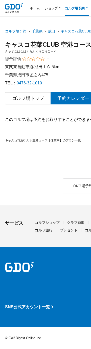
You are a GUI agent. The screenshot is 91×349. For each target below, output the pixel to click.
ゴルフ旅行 (44, 230)
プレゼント (69, 230)
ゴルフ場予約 (15, 31)
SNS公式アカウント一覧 (27, 307)
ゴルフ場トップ (28, 98)
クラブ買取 (76, 222)
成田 (51, 31)
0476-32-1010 (29, 83)
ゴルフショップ (47, 222)
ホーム (35, 8)
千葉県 (37, 31)
